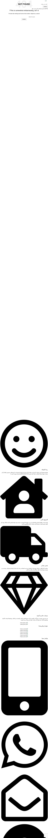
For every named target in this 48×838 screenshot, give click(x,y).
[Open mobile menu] (45, 1)
